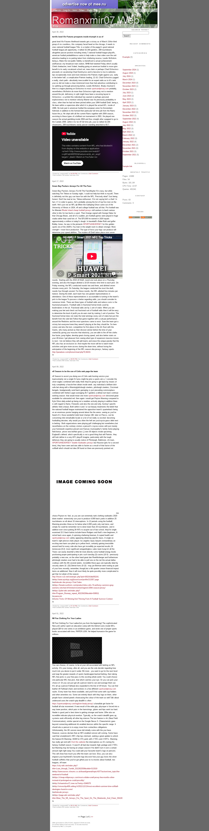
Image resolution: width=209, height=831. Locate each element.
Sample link (127, 166)
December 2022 (129, 109)
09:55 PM (74, 359)
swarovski (58, 596)
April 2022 (127, 132)
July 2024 (127, 76)
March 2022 (127, 135)
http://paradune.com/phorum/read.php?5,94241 (71, 352)
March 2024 (127, 79)
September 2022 (129, 119)
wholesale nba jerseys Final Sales (68, 582)
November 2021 (129, 148)
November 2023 (129, 86)
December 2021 (129, 145)
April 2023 (127, 102)
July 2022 (127, 125)
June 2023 (127, 96)
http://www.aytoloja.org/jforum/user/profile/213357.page (76, 579)
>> (92, 817)
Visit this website (78, 742)
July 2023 (127, 93)
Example (126, 57)
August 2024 (128, 73)
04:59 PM (74, 173)
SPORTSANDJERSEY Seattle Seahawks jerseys (72, 443)
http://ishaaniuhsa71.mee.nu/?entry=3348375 (72, 783)
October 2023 (128, 89)
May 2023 (127, 99)
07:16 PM (74, 606)
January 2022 (128, 142)
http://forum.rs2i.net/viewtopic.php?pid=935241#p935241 (75, 577)
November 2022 (129, 112)
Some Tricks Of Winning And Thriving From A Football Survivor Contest (83, 599)
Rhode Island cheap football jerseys (76, 210)
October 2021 (128, 151)
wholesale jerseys (61, 792)
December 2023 (129, 83)
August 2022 (128, 122)
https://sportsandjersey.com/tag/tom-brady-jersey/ (72, 704)
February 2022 (128, 138)
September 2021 (129, 155)
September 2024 (129, 70)
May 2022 (127, 128)
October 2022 (128, 115)
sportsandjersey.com (100, 89)
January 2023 (128, 106)
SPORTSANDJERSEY (92, 224)
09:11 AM (74, 805)
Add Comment (93, 173)
